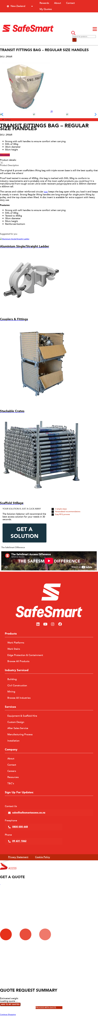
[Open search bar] (73, 33)
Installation (13, 741)
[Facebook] (60, 624)
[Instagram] (52, 624)
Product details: (8, 160)
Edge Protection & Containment (25, 655)
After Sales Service (17, 728)
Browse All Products (18, 661)
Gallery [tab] (8, 119)
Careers (11, 771)
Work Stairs (13, 649)
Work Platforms (15, 643)
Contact (70, 3)
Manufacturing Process (20, 734)
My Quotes (46, 9)
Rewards (44, 3)
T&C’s (10, 783)
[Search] (74, 40)
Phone (8, 835)
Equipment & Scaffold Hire (22, 716)
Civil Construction (17, 685)
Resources (13, 777)
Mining (11, 692)
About (57, 3)
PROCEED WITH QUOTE (46, 1007)
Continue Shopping (8, 1014)
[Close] (0, 884)
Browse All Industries (18, 698)
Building (12, 679)
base (46, 191)
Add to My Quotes (10, 1004)
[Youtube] (45, 624)
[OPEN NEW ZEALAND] (32, 6)
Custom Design (15, 722)
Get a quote (5, 155)
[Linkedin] (38, 624)
